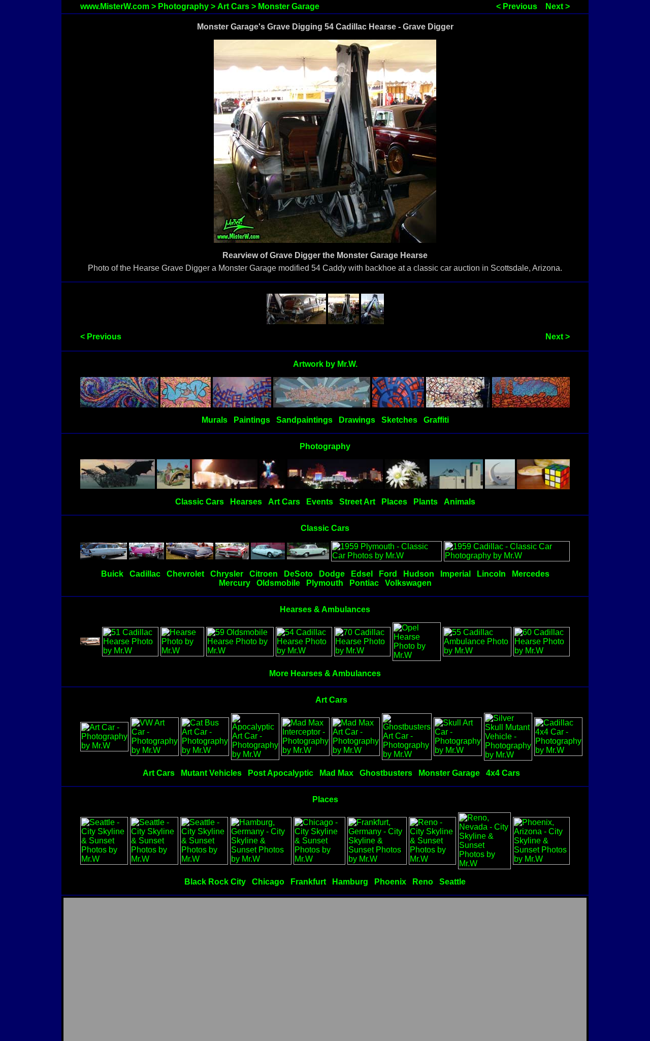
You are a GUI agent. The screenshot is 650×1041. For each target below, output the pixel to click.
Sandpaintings (304, 420)
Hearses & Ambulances (325, 609)
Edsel (362, 574)
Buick (112, 574)
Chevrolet (185, 574)
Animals (459, 501)
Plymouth (324, 583)
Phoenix (390, 881)
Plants (425, 501)
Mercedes (530, 574)
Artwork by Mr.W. (325, 364)
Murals (215, 420)
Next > (557, 6)
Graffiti (436, 420)
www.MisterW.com (114, 6)
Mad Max (336, 773)
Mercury (234, 583)
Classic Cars (199, 501)
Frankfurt (308, 881)
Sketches (399, 420)
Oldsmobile (278, 583)
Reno (422, 881)
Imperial (455, 574)
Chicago (268, 881)
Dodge (332, 574)
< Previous (516, 6)
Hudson (418, 574)
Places (394, 501)
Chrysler (226, 574)
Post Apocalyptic (280, 773)
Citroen (263, 574)
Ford (388, 574)
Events (319, 501)
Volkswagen (408, 583)
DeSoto (298, 574)
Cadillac (144, 574)
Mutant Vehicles (211, 773)
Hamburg (350, 881)
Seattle (452, 881)
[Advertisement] (325, 970)
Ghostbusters (386, 773)
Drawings (357, 420)
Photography (183, 6)
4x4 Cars (503, 773)
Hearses (246, 501)
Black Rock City (215, 881)
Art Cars (233, 6)
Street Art (357, 501)
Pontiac (364, 583)
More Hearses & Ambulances (325, 673)
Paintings (252, 420)
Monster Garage (288, 6)
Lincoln (491, 574)
